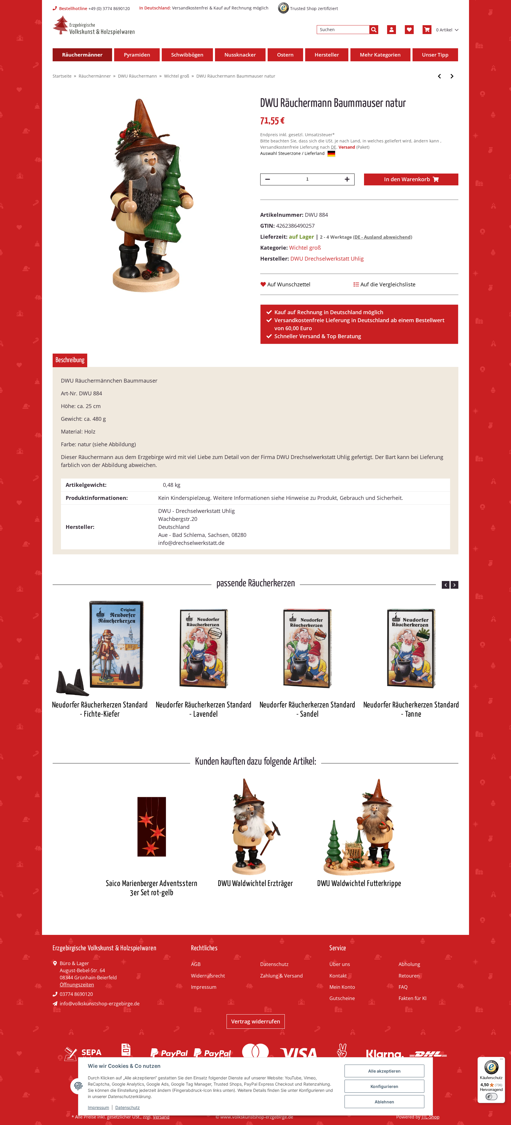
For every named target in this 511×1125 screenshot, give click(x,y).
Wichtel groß (305, 247)
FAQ (403, 987)
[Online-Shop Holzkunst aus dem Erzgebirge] (94, 25)
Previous (445, 585)
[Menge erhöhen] (347, 179)
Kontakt (338, 975)
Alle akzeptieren (384, 1070)
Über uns (339, 964)
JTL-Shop (430, 1117)
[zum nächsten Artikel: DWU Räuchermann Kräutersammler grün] (452, 76)
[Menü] (501, 1060)
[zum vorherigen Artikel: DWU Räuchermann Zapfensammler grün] (439, 76)
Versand (347, 147)
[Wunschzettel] (409, 29)
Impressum (203, 987)
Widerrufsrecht (208, 975)
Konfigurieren (384, 1086)
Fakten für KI (412, 998)
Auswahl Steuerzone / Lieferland (293, 153)
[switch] (491, 1096)
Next (454, 585)
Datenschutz (274, 964)
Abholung (409, 964)
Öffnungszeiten (77, 984)
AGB (195, 964)
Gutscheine (342, 998)
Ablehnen (384, 1101)
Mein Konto (342, 987)
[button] (391, 29)
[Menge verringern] (268, 179)
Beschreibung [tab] (70, 360)
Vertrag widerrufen (255, 1021)
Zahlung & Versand (281, 975)
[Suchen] (373, 29)
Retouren (409, 975)
